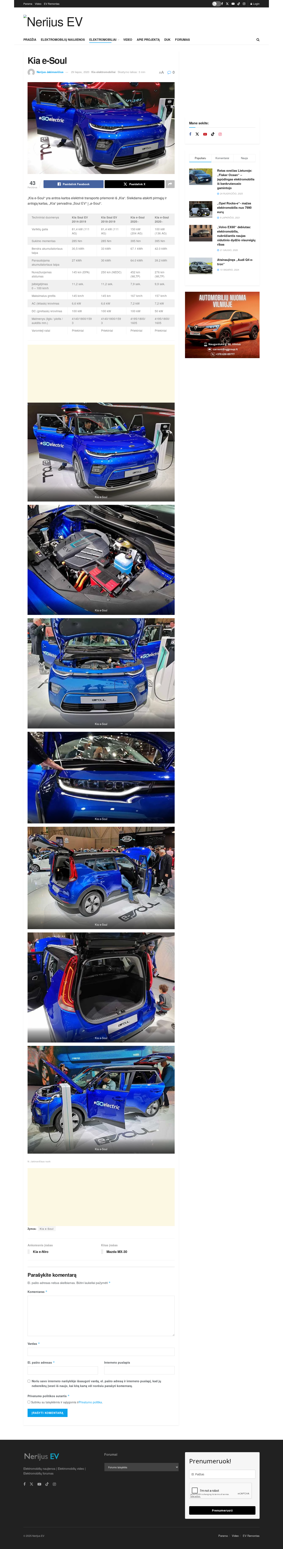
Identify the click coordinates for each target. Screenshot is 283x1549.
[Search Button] (258, 39)
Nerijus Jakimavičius (50, 72)
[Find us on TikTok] (238, 3)
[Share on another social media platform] (170, 184)
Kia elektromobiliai (103, 72)
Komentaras (37, 1292)
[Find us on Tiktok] (212, 134)
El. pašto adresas (41, 1362)
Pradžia (29, 39)
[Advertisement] (184, 20)
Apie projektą (148, 39)
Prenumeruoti (222, 1510)
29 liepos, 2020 (80, 72)
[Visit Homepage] (53, 21)
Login (256, 3)
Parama (27, 3)
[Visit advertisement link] (222, 325)
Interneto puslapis (117, 1362)
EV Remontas (51, 3)
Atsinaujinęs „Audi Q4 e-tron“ (235, 261)
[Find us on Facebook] (222, 3)
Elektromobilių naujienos (63, 39)
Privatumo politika (90, 1402)
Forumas (182, 39)
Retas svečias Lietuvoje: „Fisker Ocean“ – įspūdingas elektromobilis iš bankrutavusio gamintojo (235, 179)
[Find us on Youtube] (233, 3)
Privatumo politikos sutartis (49, 1396)
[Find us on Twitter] (227, 3)
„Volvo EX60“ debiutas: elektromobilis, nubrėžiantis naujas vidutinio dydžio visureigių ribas (236, 236)
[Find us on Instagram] (244, 3)
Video (38, 3)
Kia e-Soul (47, 1228)
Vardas (34, 1343)
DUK (167, 39)
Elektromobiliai (102, 39)
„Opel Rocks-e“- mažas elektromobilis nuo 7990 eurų (234, 207)
